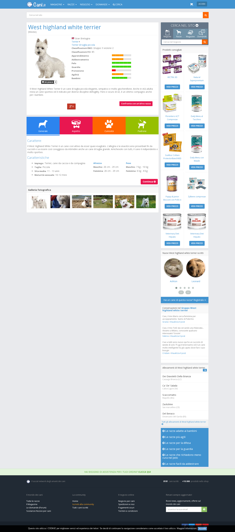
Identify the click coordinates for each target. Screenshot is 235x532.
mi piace (48, 82)
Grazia (165, 321)
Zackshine (167, 404)
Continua (148, 181)
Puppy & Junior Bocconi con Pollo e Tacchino (172, 199)
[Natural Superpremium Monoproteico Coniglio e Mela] (197, 64)
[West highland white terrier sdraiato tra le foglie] (124, 201)
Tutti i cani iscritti (80, 507)
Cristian (165, 353)
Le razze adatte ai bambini (181, 431)
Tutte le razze (33, 501)
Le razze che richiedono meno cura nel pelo (181, 456)
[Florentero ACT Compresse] (172, 103)
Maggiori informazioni (186, 528)
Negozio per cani (126, 501)
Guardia (76, 67)
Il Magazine (31, 504)
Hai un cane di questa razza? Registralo (183, 299)
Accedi (202, 4)
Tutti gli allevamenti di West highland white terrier (184, 421)
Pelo (74, 63)
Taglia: (38, 167)
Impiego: (39, 163)
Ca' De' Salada (169, 385)
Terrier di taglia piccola (83, 44)
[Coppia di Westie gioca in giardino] (103, 201)
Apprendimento (80, 55)
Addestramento (80, 59)
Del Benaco (168, 413)
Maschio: (98, 167)
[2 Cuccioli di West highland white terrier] (39, 201)
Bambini (76, 78)
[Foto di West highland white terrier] (49, 57)
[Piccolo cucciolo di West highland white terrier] (146, 201)
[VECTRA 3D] (172, 64)
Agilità (75, 74)
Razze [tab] (179, 36)
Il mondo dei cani (34, 495)
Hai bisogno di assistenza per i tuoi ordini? (117, 471)
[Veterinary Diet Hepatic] (172, 222)
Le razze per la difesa (178, 443)
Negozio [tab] (167, 36)
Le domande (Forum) (36, 507)
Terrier (75, 41)
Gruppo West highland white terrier (179, 309)
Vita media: (41, 171)
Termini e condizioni (128, 510)
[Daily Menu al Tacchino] (197, 103)
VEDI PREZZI (172, 86)
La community (79, 495)
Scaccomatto (169, 394)
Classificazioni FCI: (81, 51)
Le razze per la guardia (179, 449)
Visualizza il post (177, 321)
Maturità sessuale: (45, 174)
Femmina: (98, 171)
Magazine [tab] (190, 36)
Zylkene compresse (197, 196)
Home (75, 501)
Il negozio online (126, 495)
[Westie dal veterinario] (60, 201)
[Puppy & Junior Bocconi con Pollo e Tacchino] (172, 183)
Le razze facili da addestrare (182, 464)
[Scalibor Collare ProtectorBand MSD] (172, 142)
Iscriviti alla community (83, 504)
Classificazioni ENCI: (82, 48)
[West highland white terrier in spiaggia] (81, 201)
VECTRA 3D (172, 77)
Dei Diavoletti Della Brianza (176, 376)
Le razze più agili (175, 437)
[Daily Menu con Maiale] (197, 143)
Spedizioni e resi (126, 504)
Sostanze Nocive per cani (38, 510)
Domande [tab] (202, 36)
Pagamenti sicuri (126, 507)
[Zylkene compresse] (197, 183)
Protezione (78, 70)
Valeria (165, 336)
